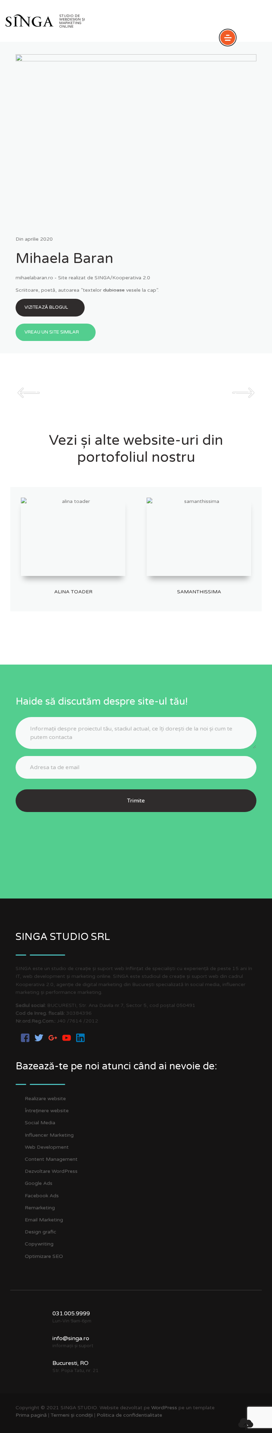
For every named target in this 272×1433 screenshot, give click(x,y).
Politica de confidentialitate (129, 1415)
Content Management (51, 1159)
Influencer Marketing (49, 1135)
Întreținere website (47, 1111)
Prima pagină (31, 1415)
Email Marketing (44, 1220)
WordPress (164, 1408)
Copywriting (39, 1244)
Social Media (40, 1123)
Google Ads (38, 1183)
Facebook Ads (42, 1196)
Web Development (47, 1147)
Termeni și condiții (72, 1415)
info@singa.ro (70, 1338)
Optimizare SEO (44, 1256)
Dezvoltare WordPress (51, 1171)
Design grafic (40, 1232)
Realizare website (45, 1099)
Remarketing (40, 1208)
